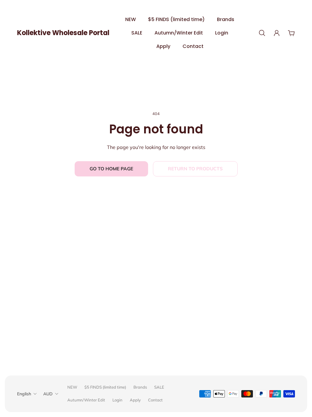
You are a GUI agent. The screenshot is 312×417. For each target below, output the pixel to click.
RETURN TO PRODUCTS (195, 169)
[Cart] (291, 33)
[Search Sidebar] (262, 33)
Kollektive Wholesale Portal (63, 33)
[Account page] (276, 33)
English (24, 394)
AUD (48, 394)
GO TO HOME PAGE (111, 169)
